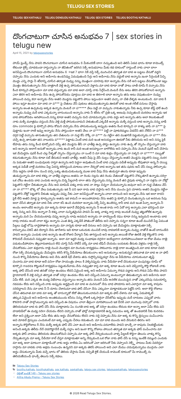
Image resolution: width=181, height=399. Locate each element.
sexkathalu (76, 369)
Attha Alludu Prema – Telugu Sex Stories (40, 377)
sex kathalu (62, 369)
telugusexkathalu (117, 369)
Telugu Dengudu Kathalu (63, 17)
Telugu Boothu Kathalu (133, 17)
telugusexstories (138, 369)
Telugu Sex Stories (90, 6)
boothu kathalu (26, 369)
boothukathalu (45, 369)
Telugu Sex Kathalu (27, 17)
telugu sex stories (94, 369)
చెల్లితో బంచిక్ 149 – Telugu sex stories (38, 373)
